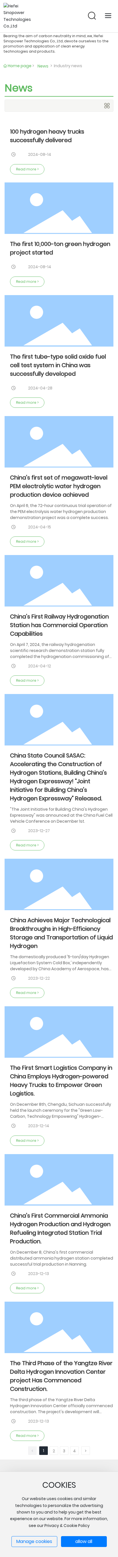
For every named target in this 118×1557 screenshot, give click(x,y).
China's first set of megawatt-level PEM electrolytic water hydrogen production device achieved (58, 486)
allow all (83, 1541)
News (43, 66)
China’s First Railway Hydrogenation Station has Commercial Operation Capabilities (59, 625)
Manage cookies (34, 1541)
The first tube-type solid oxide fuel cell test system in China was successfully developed (58, 365)
